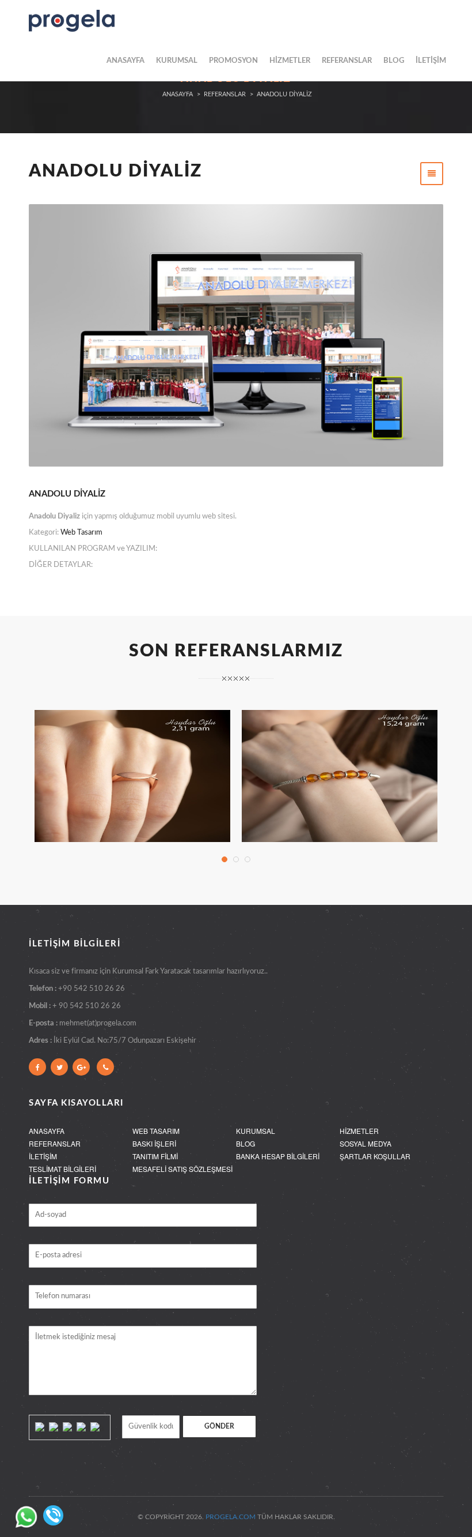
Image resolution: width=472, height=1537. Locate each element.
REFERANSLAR (347, 61)
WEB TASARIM (156, 1131)
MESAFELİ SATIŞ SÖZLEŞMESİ (182, 1169)
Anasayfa (177, 94)
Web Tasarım (81, 532)
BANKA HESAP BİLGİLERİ (277, 1156)
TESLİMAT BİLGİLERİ (62, 1169)
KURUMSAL (176, 61)
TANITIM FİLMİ (155, 1156)
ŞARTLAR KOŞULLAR (375, 1156)
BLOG (393, 61)
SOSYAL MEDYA (365, 1143)
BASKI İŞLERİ (154, 1143)
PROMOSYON (233, 61)
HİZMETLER (289, 61)
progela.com (230, 1516)
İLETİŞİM (431, 61)
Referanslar (225, 94)
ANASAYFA (125, 61)
